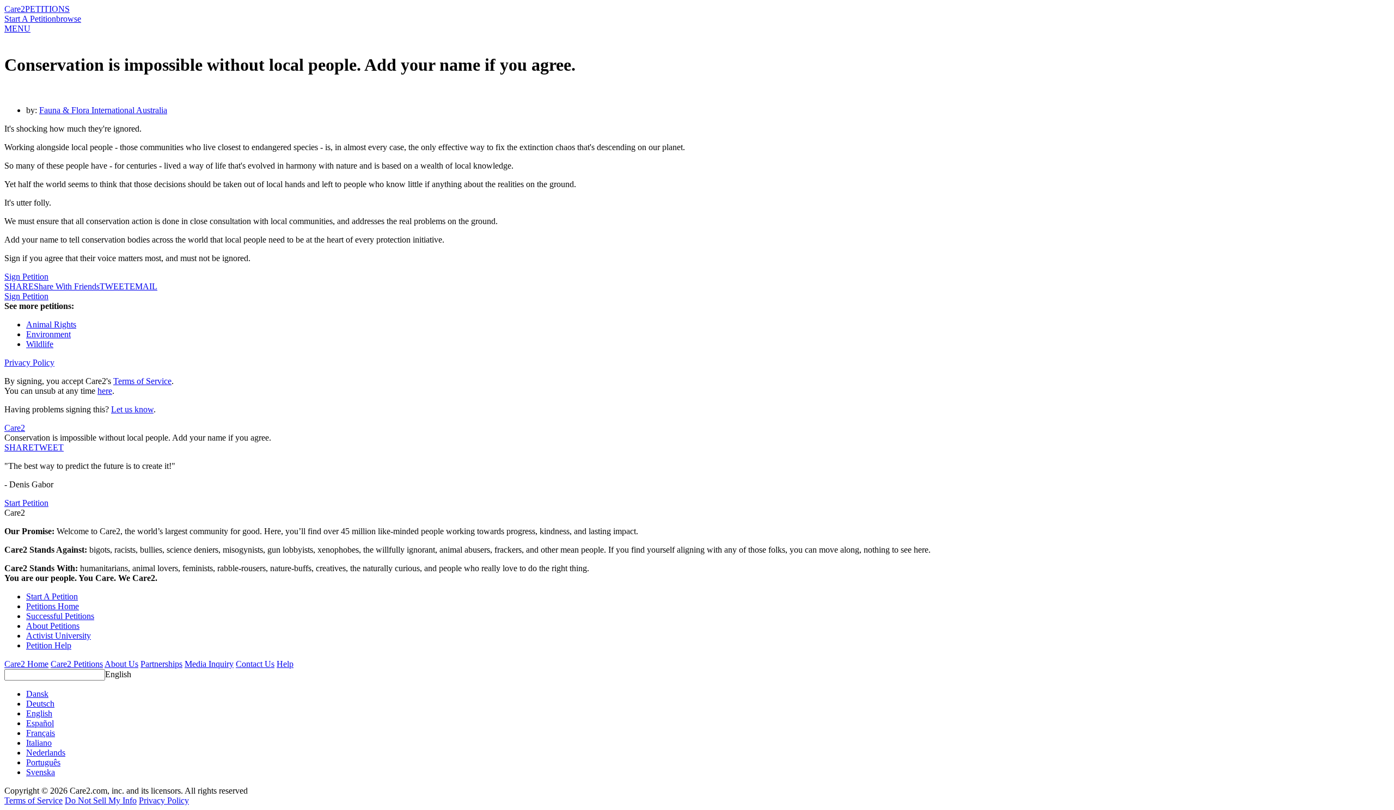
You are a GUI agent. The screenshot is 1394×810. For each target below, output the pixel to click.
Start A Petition (30, 18)
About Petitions (53, 625)
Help (285, 664)
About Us (121, 664)
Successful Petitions (60, 616)
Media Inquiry (209, 664)
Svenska (40, 772)
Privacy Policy (29, 362)
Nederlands (45, 752)
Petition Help (48, 645)
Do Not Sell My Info (101, 800)
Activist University (58, 635)
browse (68, 18)
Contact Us (255, 664)
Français (40, 733)
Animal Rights (51, 324)
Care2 (14, 9)
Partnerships (161, 664)
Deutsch (40, 703)
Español (40, 723)
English (118, 674)
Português (43, 762)
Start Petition (26, 503)
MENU (17, 28)
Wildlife (39, 344)
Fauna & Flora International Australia (103, 110)
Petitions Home (52, 606)
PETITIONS (47, 9)
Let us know (132, 409)
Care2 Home (26, 664)
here (104, 390)
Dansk (37, 693)
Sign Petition (26, 276)
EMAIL (143, 286)
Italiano (39, 742)
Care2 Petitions (77, 664)
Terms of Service (142, 381)
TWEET (115, 286)
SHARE (19, 447)
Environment (48, 334)
